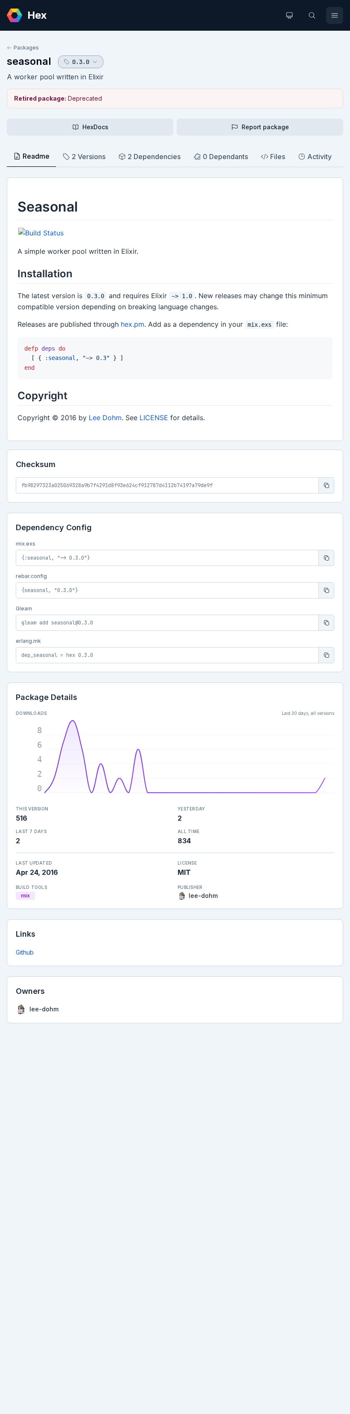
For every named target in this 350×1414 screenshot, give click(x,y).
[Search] (312, 15)
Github (25, 952)
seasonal (29, 61)
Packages (26, 47)
